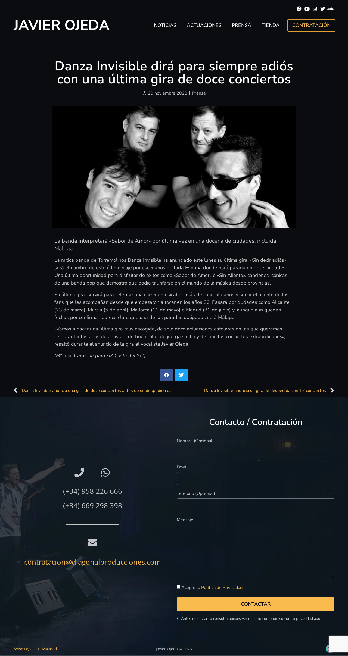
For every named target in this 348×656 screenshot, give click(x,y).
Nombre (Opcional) (195, 441)
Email (182, 467)
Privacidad (47, 648)
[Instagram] (315, 9)
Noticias (165, 25)
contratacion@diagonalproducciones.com (92, 562)
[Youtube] (307, 9)
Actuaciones (204, 25)
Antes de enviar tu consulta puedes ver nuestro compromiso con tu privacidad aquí (251, 618)
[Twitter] (323, 9)
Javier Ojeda (62, 25)
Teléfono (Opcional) (196, 493)
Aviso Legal (24, 648)
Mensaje (185, 520)
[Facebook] (299, 9)
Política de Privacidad (222, 588)
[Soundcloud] (330, 9)
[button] (166, 375)
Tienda (270, 25)
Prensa (241, 25)
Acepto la (212, 588)
